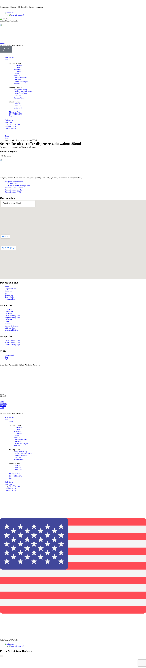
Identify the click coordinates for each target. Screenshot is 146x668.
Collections (9, 120)
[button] (2, 43)
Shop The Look (15, 124)
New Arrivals (9, 57)
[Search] (22, 45)
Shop (6, 59)
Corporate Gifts (10, 128)
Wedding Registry (11, 126)
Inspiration (8, 122)
